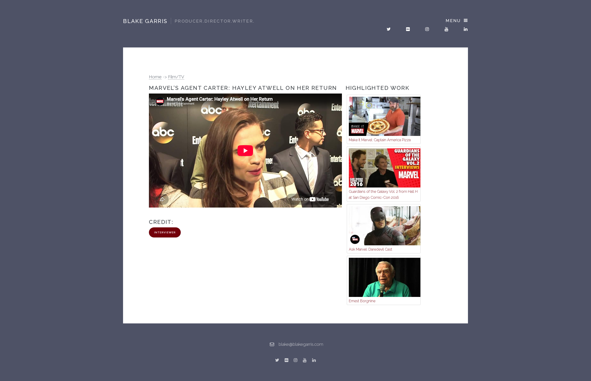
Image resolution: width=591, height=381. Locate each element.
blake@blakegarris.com (301, 344)
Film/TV (176, 76)
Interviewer (165, 232)
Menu (453, 20)
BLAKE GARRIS (188, 21)
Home (155, 76)
